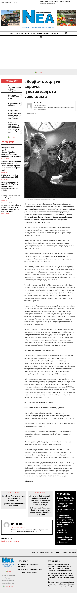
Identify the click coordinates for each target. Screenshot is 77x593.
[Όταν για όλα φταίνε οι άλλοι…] (4, 104)
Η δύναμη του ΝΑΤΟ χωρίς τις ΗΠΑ (13, 96)
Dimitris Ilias (38, 103)
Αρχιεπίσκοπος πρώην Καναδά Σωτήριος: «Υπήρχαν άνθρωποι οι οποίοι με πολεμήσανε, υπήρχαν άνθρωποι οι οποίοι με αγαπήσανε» (59, 567)
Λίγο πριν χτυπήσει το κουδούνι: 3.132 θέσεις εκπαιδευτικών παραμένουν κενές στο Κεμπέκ (9, 186)
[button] (66, 33)
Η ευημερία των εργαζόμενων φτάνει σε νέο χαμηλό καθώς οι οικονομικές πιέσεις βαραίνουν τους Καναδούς (15, 114)
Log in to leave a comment (10, 541)
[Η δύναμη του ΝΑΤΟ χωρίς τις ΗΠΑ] (4, 96)
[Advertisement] (38, 54)
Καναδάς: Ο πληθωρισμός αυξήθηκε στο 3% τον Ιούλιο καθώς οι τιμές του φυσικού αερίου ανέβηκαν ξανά (14, 127)
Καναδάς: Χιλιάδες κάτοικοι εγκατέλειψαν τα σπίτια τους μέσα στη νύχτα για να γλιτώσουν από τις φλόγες (11, 207)
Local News (5, 158)
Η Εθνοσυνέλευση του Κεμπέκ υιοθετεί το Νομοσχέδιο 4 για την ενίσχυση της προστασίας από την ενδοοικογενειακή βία (61, 576)
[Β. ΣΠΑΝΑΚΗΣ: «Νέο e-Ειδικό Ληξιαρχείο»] (4, 87)
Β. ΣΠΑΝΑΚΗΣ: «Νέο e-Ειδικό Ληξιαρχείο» (14, 88)
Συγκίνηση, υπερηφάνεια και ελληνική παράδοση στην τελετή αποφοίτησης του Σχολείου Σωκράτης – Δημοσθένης (61, 584)
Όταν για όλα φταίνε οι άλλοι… (14, 104)
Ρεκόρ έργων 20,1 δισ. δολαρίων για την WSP (9, 176)
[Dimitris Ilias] (29, 106)
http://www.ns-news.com (40, 105)
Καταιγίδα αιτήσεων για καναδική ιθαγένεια (10, 196)
